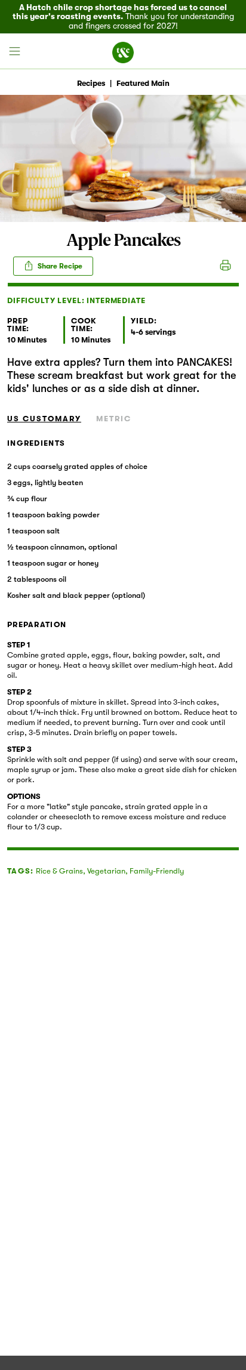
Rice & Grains (59, 870)
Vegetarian (106, 870)
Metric (113, 418)
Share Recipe (59, 266)
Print (225, 266)
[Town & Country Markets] (123, 51)
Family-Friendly (157, 870)
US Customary (44, 418)
